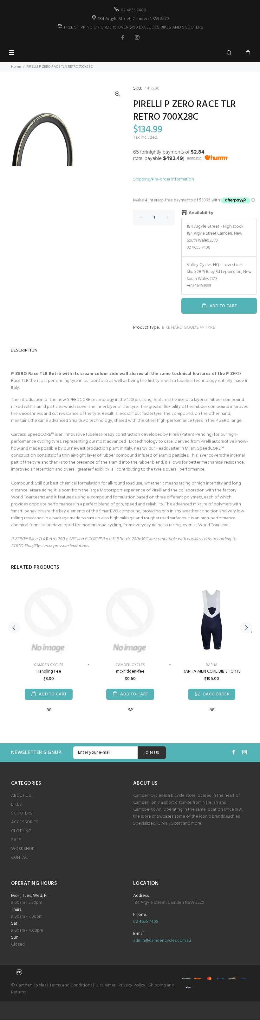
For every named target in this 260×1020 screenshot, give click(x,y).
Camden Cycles (130, 665)
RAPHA (212, 665)
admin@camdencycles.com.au (162, 940)
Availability (201, 213)
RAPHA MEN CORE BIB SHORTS (212, 671)
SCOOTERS (21, 813)
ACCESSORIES (24, 822)
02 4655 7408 (133, 10)
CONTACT (20, 857)
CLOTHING (21, 831)
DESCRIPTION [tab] (24, 350)
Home (16, 67)
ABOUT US (21, 795)
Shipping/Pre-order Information (163, 179)
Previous (14, 628)
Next (246, 628)
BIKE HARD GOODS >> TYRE (188, 327)
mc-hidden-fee (130, 671)
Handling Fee (48, 671)
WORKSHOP (23, 848)
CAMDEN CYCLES (48, 665)
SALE (16, 840)
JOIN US (151, 753)
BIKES (16, 804)
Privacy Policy (132, 985)
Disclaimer (105, 985)
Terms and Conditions (71, 985)
